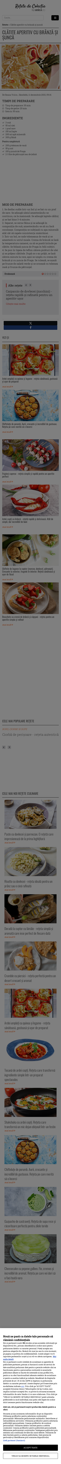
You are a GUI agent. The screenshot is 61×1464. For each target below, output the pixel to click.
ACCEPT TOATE (30, 1447)
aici (22, 1386)
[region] (30, 1396)
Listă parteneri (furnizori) (14, 1440)
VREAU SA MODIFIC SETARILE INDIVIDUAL (30, 1456)
